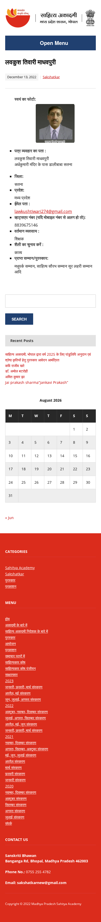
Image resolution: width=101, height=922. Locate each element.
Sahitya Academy (20, 567)
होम (7, 618)
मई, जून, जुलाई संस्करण (20, 755)
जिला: (19, 176)
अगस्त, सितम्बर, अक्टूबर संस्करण (26, 748)
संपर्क (8, 823)
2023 (9, 680)
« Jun (9, 517)
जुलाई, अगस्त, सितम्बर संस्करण (25, 718)
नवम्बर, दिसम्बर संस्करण (20, 742)
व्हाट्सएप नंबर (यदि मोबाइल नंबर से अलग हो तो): (50, 217)
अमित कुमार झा (15, 376)
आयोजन (10, 643)
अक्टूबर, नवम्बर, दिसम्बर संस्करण (26, 711)
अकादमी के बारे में (16, 625)
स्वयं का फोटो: (25, 99)
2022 (9, 705)
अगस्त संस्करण (15, 810)
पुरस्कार (10, 580)
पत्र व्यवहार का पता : (30, 151)
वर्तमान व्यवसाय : (27, 231)
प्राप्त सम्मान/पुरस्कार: (31, 258)
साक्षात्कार (11, 674)
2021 (9, 736)
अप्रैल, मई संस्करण (18, 693)
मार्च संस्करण (13, 767)
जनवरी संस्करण (15, 779)
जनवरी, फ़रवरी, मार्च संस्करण (23, 687)
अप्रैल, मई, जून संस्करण (21, 724)
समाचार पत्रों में (15, 656)
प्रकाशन (10, 586)
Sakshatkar (51, 77)
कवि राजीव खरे (14, 365)
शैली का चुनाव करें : (29, 244)
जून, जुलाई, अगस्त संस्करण (23, 699)
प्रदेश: (19, 190)
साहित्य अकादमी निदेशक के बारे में (26, 631)
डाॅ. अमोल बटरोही (16, 371)
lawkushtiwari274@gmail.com (43, 211)
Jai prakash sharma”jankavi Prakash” (36, 382)
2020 (9, 786)
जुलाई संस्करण (14, 817)
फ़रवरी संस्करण (15, 773)
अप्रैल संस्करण (15, 761)
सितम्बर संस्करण (15, 804)
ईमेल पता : (22, 203)
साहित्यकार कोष (15, 662)
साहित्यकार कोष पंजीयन (20, 668)
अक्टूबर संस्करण (16, 798)
